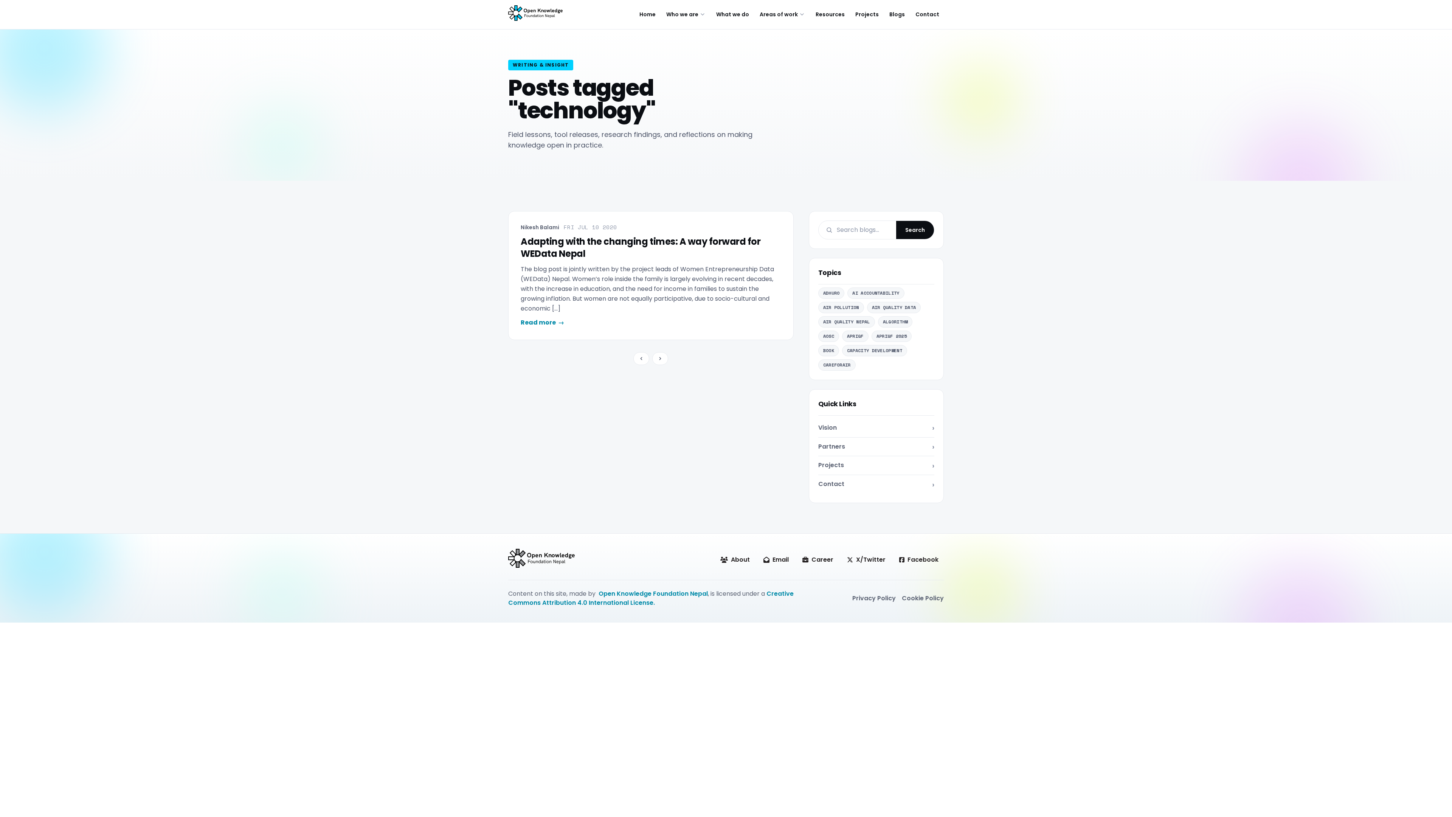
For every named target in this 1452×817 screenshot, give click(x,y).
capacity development (874, 350)
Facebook (923, 559)
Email (781, 559)
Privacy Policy (874, 598)
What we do (732, 14)
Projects (867, 14)
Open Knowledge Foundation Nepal (653, 593)
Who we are (682, 14)
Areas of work (779, 14)
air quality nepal (846, 321)
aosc (828, 336)
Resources (830, 14)
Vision (827, 427)
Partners (831, 446)
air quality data (894, 307)
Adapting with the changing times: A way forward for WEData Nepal (641, 247)
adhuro (831, 293)
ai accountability (875, 293)
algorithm (895, 321)
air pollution (841, 307)
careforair (837, 365)
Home (647, 14)
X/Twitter (871, 559)
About (740, 559)
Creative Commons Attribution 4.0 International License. (651, 598)
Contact (927, 14)
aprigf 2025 (891, 336)
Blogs (897, 14)
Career (822, 559)
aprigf (855, 336)
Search (915, 230)
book (828, 350)
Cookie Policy (923, 598)
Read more (542, 322)
